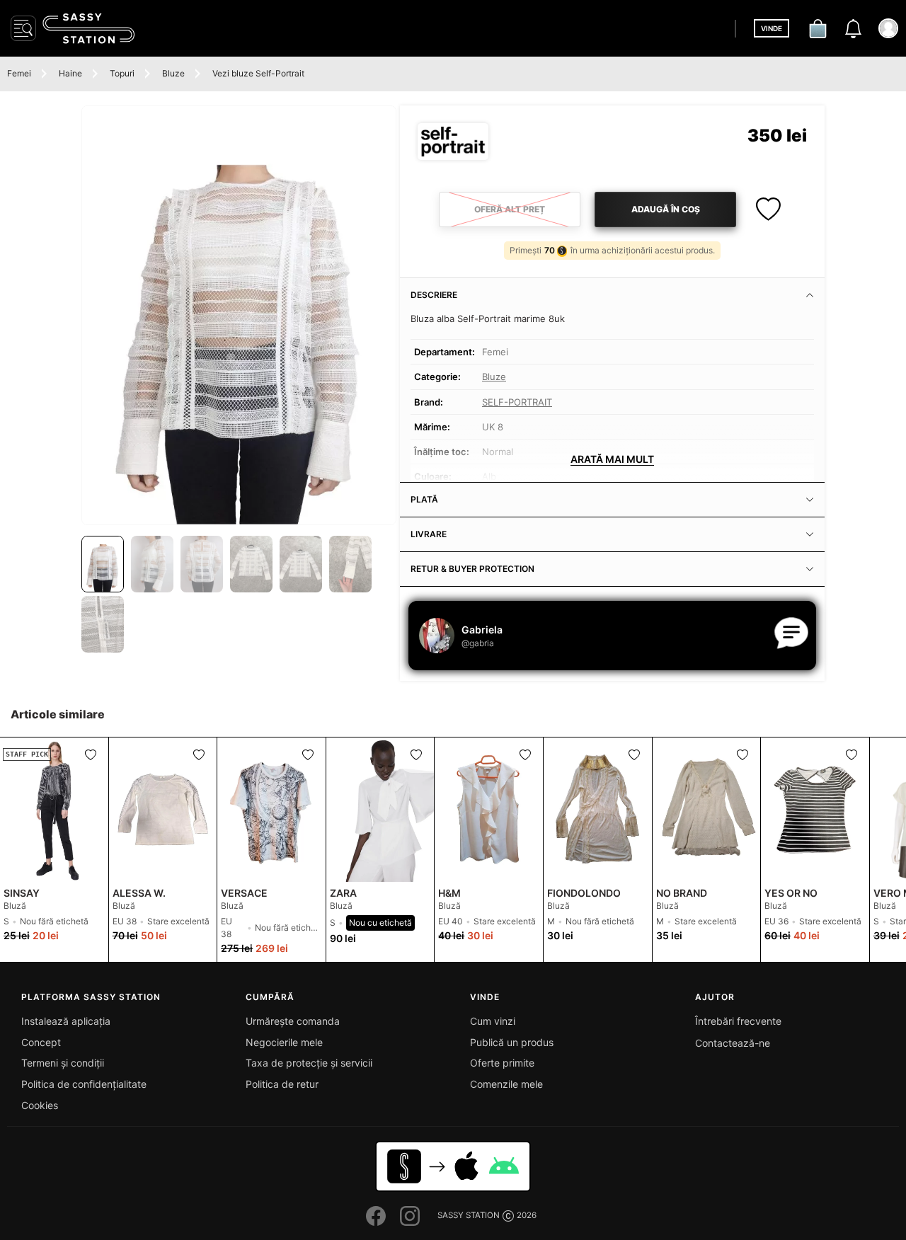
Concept (41, 1042)
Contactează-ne (732, 1043)
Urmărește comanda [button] (293, 1021)
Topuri (122, 73)
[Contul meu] (888, 28)
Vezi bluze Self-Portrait (258, 73)
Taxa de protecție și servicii (309, 1063)
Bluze (173, 73)
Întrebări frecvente (738, 1021)
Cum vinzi (492, 1021)
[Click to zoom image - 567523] (238, 315)
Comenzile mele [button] (506, 1084)
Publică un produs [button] (512, 1042)
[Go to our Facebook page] (376, 1216)
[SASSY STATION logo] (88, 28)
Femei (19, 73)
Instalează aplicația (65, 1021)
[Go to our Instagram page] (410, 1216)
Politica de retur (282, 1084)
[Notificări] (853, 28)
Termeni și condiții (62, 1063)
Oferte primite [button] (502, 1063)
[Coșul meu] (817, 28)
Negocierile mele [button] (284, 1042)
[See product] (163, 809)
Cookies (39, 1105)
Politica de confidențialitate (84, 1084)
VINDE (771, 28)
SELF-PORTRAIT (517, 402)
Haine (70, 73)
